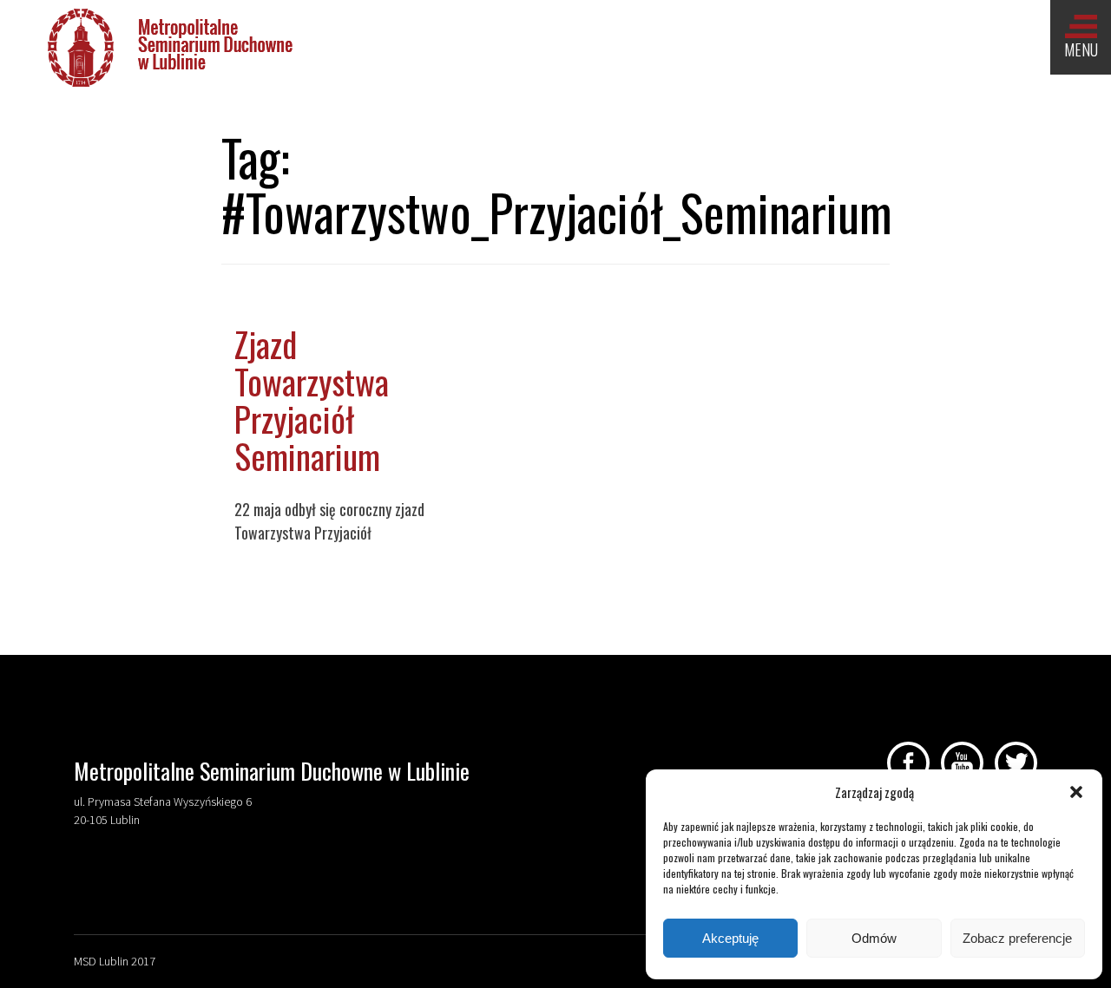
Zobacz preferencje (1017, 938)
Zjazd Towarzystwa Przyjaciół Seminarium (311, 399)
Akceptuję (730, 938)
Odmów (874, 938)
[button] (1076, 792)
